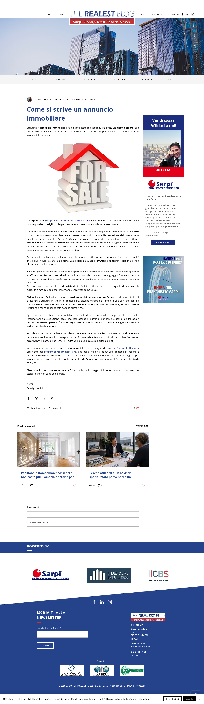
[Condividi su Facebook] (28, 398)
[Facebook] (183, 14)
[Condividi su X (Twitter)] (36, 398)
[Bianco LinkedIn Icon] (102, 602)
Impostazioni (172, 698)
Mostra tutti (142, 425)
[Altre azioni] (137, 99)
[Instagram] (193, 14)
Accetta (190, 698)
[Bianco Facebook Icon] (94, 602)
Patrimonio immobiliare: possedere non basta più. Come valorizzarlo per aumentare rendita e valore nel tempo (47, 475)
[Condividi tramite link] (51, 398)
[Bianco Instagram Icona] (110, 602)
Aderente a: (102, 661)
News (30, 383)
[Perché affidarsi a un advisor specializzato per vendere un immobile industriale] (117, 449)
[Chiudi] (200, 698)
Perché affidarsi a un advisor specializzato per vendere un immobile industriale (110, 475)
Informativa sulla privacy (138, 698)
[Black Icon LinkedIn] (188, 14)
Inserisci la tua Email (48, 628)
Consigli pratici (35, 388)
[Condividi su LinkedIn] (43, 398)
